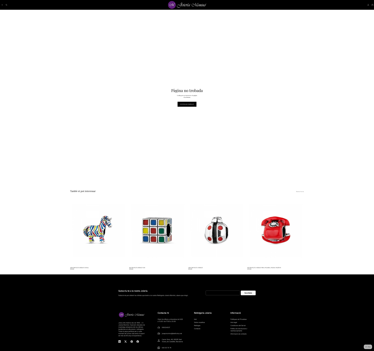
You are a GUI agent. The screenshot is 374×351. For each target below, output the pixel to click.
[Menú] (2, 5)
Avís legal (233, 322)
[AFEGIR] (123, 263)
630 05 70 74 (166, 348)
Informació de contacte (238, 334)
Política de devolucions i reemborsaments (238, 330)
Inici (195, 319)
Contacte (197, 329)
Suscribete (248, 293)
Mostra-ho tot (300, 191)
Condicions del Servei (238, 325)
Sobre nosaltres (199, 322)
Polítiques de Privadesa (238, 319)
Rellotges (197, 325)
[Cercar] (6, 5)
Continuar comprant (187, 104)
